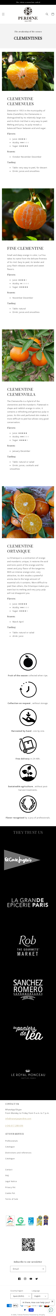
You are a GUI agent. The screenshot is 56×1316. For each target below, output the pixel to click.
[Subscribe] (43, 1269)
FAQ (7, 1175)
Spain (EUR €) (18, 1296)
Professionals (11, 1141)
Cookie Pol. (10, 1193)
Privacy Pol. (10, 1187)
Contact (8, 1169)
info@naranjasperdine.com (18, 1118)
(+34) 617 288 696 (14, 1125)
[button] (3, 14)
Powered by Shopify (37, 1315)
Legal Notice (11, 1181)
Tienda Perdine (23, 1315)
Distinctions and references (18, 1152)
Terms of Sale (11, 1199)
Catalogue (10, 1146)
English (37, 1296)
